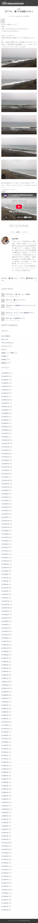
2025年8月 (5, 413)
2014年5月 (4, 866)
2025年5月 (4, 423)
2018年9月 (4, 692)
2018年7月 (4, 698)
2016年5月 (4, 786)
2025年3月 (5, 430)
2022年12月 (5, 521)
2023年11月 (5, 484)
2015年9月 (4, 812)
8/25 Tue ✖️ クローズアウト (16, 300)
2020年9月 (5, 611)
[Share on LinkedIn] (27, 225)
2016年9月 (4, 772)
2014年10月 (5, 849)
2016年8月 (4, 776)
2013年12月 (5, 883)
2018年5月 (4, 705)
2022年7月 (5, 537)
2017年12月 (5, 722)
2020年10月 (5, 608)
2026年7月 (5, 376)
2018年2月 (4, 715)
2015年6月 (4, 822)
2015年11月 (4, 806)
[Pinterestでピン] (23, 225)
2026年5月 (4, 383)
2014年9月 (4, 853)
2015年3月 (4, 833)
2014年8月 (5, 856)
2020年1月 (4, 638)
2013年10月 (5, 890)
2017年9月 (4, 732)
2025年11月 (5, 403)
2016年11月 (4, 765)
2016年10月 (5, 769)
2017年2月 (4, 755)
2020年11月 (5, 604)
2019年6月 (4, 661)
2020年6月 (5, 621)
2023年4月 (5, 507)
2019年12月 (5, 641)
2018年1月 (4, 718)
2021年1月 (4, 598)
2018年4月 (5, 708)
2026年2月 (5, 393)
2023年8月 (5, 494)
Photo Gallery (6, 343)
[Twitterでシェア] (17, 225)
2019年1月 (4, 678)
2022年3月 (5, 551)
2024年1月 (4, 477)
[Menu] (27, 3)
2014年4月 (5, 869)
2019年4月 (4, 668)
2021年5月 (4, 584)
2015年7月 (4, 819)
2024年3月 (5, 470)
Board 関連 (5, 336)
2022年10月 (5, 527)
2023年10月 (5, 487)
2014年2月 (4, 876)
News (3, 339)
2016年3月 (4, 792)
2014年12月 (5, 843)
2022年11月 (5, 524)
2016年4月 (4, 789)
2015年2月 (4, 836)
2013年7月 (4, 900)
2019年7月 (4, 658)
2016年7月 (4, 779)
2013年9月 (4, 893)
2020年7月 (5, 618)
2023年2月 (5, 514)
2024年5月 (5, 463)
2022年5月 (5, 544)
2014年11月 (5, 846)
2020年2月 (5, 635)
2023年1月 (4, 517)
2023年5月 (5, 504)
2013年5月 (4, 906)
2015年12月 (5, 802)
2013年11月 (4, 886)
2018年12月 (5, 682)
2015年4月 (4, 829)
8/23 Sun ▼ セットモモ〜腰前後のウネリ (20, 313)
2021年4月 (4, 588)
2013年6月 (4, 903)
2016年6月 (4, 782)
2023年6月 (5, 500)
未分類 (3, 356)
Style (3, 349)
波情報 (19, 9)
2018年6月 (4, 702)
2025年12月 (5, 400)
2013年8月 (4, 896)
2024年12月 (5, 440)
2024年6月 (5, 460)
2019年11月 (4, 645)
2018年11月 (5, 685)
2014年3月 (4, 873)
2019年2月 (4, 675)
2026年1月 (4, 396)
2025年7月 (5, 416)
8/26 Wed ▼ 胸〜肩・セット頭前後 (18, 294)
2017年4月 (4, 749)
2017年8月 (4, 735)
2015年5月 (4, 826)
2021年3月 (4, 591)
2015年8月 (4, 816)
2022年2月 (5, 554)
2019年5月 (4, 665)
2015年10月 (5, 809)
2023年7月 (5, 497)
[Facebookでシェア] (14, 225)
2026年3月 (5, 390)
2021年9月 (4, 571)
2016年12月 (5, 762)
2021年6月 (4, 581)
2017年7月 (4, 739)
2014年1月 (4, 879)
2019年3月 (4, 671)
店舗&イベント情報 (7, 353)
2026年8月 (5, 373)
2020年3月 (5, 631)
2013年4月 (4, 910)
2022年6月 (5, 541)
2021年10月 (5, 567)
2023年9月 (5, 490)
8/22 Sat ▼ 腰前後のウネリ (15, 318)
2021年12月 (5, 561)
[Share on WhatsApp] (11, 225)
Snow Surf (5, 346)
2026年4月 (5, 386)
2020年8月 (5, 614)
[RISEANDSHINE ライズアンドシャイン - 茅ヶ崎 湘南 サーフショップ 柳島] (12, 3)
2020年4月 (5, 628)
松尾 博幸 (26, 16)
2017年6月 (4, 742)
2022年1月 (4, 557)
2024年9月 (5, 450)
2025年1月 (4, 437)
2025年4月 (5, 427)
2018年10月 (5, 688)
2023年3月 (5, 510)
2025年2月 (5, 433)
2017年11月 (4, 725)
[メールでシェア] (20, 225)
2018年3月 (4, 712)
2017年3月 (4, 752)
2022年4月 (5, 547)
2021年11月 (4, 564)
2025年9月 (5, 410)
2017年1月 (4, 759)
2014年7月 (4, 859)
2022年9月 (5, 531)
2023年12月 (5, 480)
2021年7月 (4, 578)
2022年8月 (5, 534)
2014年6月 (4, 863)
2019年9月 (4, 651)
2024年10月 (5, 447)
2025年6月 (4, 420)
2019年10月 (5, 648)
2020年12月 (5, 601)
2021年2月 (4, 594)
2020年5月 (5, 625)
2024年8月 (5, 453)
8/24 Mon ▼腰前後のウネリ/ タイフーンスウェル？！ (21, 306)
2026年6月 (4, 380)
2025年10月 (5, 406)
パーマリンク (24, 232)
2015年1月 (4, 839)
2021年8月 (4, 574)
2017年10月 (5, 729)
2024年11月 (5, 443)
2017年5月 (4, 745)
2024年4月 (5, 467)
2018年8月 (4, 695)
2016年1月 (4, 799)
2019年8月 (4, 655)
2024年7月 (5, 457)
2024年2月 (5, 473)
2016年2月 (4, 796)
